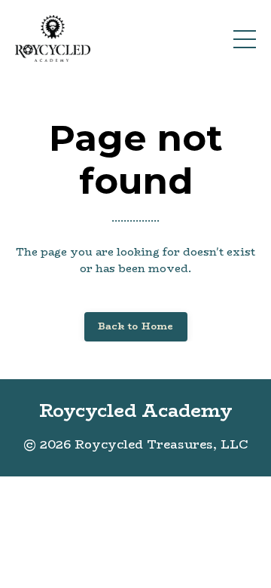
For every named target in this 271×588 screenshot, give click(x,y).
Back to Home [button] (136, 326)
